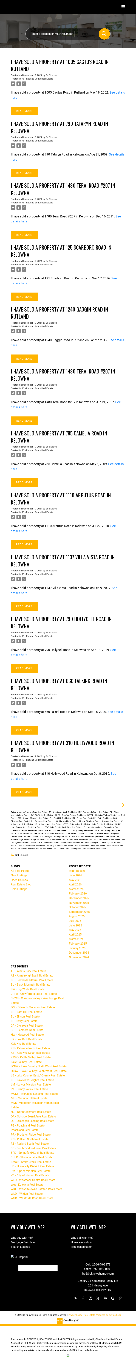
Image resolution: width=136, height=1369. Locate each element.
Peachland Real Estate (106, 836)
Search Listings (20, 1246)
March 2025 (76, 939)
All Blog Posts (20, 870)
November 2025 (79, 902)
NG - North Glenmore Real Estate (100, 833)
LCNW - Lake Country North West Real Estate (39, 1066)
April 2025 (75, 934)
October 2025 (77, 907)
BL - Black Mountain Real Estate (30, 984)
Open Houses (19, 880)
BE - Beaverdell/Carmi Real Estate (94, 812)
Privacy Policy (75, 1315)
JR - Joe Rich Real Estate (90, 821)
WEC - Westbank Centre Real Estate (90, 845)
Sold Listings (19, 889)
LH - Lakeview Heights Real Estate (32, 1080)
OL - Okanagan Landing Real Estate (55, 836)
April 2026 (75, 884)
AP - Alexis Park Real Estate (35, 812)
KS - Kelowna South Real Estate (48, 824)
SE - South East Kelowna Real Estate (105, 839)
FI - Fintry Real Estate (103, 818)
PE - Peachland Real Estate (83, 836)
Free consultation (81, 1246)
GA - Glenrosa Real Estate (27, 1025)
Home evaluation (81, 1242)
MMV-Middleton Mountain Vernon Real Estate (64, 833)
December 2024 (79, 952)
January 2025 (77, 948)
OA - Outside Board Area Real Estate (33, 1116)
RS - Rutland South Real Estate (37, 78)
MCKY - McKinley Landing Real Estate (34, 1093)
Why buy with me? (22, 1237)
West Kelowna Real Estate (27, 1184)
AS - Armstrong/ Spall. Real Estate (63, 812)
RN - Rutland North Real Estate (48, 839)
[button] (75, 1298)
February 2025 (78, 943)
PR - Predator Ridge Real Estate (31, 1134)
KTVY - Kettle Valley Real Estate (77, 824)
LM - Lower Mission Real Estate (53, 830)
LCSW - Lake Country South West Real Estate (63, 827)
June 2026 (75, 875)
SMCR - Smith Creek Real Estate (81, 842)
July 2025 (75, 921)
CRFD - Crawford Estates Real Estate (71, 815)
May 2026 (75, 880)
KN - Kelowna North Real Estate (30, 1048)
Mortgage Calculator (23, 1242)
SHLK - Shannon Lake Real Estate (52, 842)
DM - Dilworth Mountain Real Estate (33, 818)
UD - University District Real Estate (32, 1166)
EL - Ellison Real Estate (83, 818)
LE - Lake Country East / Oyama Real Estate (102, 827)
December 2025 (79, 898)
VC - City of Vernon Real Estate (60, 845)
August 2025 (77, 916)
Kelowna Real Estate (111, 821)
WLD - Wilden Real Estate (65, 848)
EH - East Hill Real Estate (61, 818)
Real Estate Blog (21, 884)
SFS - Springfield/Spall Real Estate (32, 1152)
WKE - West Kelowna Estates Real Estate (35, 848)
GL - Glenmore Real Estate (42, 821)
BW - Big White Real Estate (42, 815)
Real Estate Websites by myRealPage (102, 1315)
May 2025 (75, 930)
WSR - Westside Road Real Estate (91, 848)
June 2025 (75, 925)
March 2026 (76, 889)
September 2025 (79, 911)
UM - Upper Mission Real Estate (32, 845)
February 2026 (78, 893)
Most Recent (77, 870)
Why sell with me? (82, 1237)
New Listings (19, 875)
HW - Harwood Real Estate (66, 821)
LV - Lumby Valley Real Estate (81, 830)
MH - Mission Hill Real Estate (31, 833)
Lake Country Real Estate (103, 824)
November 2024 (79, 957)
